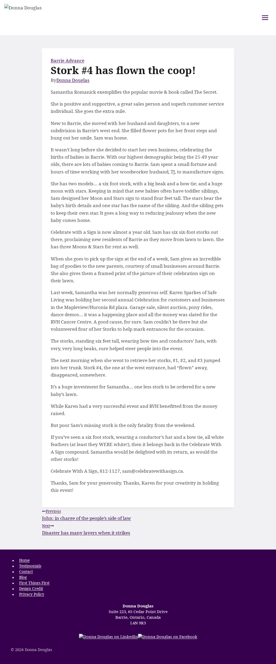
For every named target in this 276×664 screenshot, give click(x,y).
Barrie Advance (67, 60)
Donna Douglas (72, 80)
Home (24, 560)
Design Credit (31, 588)
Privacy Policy (31, 594)
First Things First (34, 583)
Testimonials (30, 566)
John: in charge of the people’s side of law (86, 515)
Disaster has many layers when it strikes (86, 529)
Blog (23, 577)
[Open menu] (265, 17)
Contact (26, 571)
